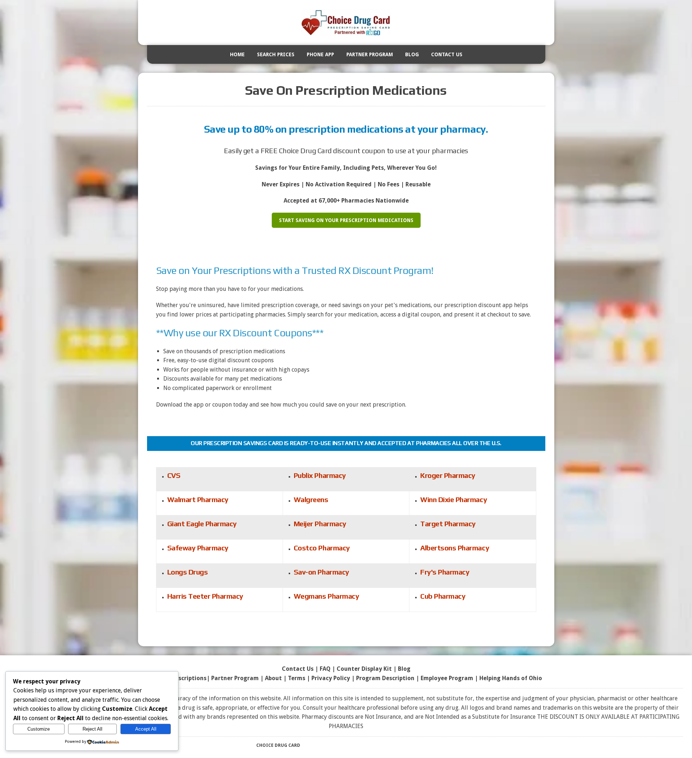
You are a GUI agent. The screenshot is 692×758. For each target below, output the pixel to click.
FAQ (325, 668)
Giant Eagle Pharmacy (202, 523)
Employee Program (447, 678)
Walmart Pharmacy (198, 499)
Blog (412, 54)
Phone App (320, 54)
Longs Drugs (187, 572)
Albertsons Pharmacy (454, 548)
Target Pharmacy (448, 523)
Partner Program (369, 54)
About (273, 678)
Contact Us (446, 54)
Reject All (92, 729)
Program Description (385, 678)
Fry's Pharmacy (444, 572)
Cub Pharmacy (442, 596)
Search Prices (275, 54)
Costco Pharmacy (322, 548)
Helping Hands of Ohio (510, 678)
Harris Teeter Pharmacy (205, 596)
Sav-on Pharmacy (321, 572)
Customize (38, 729)
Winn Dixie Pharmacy (453, 499)
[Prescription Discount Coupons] (346, 22)
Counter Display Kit (364, 668)
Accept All (145, 729)
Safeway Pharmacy (198, 548)
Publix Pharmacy (320, 475)
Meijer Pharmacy (320, 523)
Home (237, 54)
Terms (296, 678)
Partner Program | (238, 678)
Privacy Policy (330, 678)
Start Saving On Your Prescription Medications (346, 220)
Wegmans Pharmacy (326, 596)
